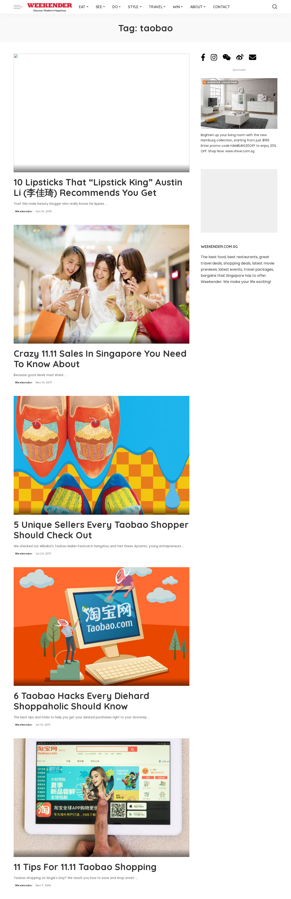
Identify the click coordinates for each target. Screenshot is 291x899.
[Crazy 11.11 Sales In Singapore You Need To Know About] (101, 284)
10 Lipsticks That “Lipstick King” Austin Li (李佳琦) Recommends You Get (98, 187)
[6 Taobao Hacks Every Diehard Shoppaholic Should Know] (101, 626)
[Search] (274, 7)
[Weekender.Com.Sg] (49, 7)
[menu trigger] (20, 7)
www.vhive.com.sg (239, 151)
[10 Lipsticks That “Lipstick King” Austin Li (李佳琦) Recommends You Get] (101, 113)
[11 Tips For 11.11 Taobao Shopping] (101, 797)
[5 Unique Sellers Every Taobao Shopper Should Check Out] (101, 455)
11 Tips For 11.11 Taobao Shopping (85, 866)
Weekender (23, 211)
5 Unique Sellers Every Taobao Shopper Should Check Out (101, 530)
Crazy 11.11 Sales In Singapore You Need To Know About (100, 359)
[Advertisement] (239, 201)
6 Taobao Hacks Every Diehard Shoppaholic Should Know (81, 701)
